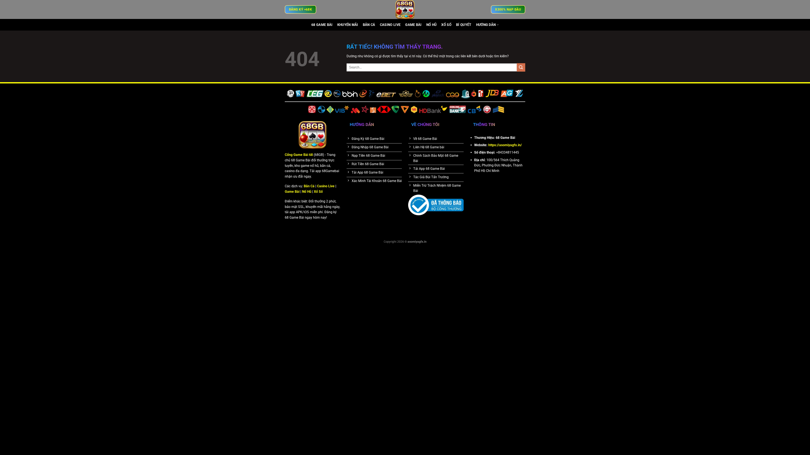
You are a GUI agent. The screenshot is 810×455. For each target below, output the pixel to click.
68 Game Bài (322, 25)
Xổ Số (446, 25)
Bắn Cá (369, 25)
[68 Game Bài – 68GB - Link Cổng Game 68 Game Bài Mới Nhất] (405, 9)
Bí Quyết (463, 25)
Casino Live (390, 25)
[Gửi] (521, 67)
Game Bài (413, 25)
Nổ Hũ (431, 25)
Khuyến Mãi (347, 25)
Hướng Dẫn (486, 25)
